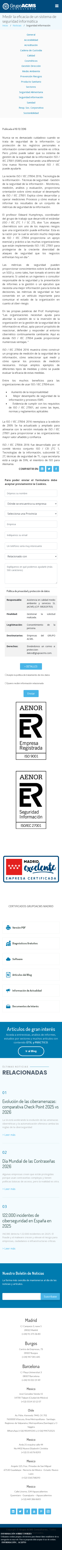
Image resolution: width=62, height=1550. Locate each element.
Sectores (31, 86)
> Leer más (8, 1135)
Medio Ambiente (31, 71)
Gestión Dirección (31, 65)
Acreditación (31, 45)
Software (17, 959)
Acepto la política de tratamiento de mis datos (28, 674)
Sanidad (31, 102)
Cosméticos (31, 60)
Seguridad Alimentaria (31, 92)
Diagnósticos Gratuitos (25, 943)
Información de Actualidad (27, 990)
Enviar (31, 693)
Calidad (31, 55)
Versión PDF (19, 927)
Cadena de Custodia (31, 50)
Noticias (17, 25)
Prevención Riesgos (31, 76)
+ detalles (31, 666)
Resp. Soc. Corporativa (31, 107)
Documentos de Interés (25, 1006)
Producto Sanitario (31, 81)
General (31, 34)
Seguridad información (31, 97)
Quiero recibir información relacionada (25, 683)
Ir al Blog (31, 1051)
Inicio (5, 25)
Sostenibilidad (31, 113)
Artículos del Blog (22, 974)
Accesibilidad (31, 39)
